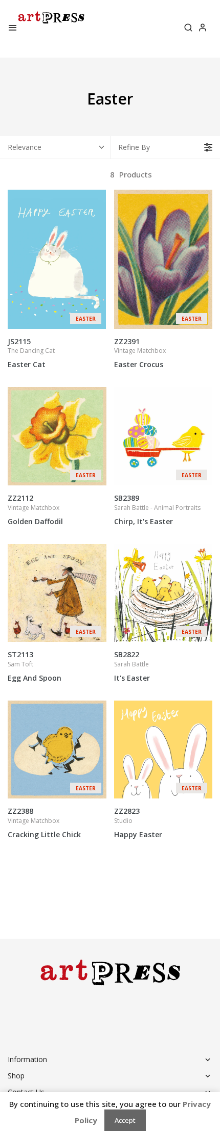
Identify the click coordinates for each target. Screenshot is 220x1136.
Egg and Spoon (34, 666)
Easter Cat (31, 353)
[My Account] (202, 28)
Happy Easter (138, 822)
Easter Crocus (140, 353)
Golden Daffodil (35, 509)
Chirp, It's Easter (157, 509)
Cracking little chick (44, 822)
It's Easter (132, 666)
